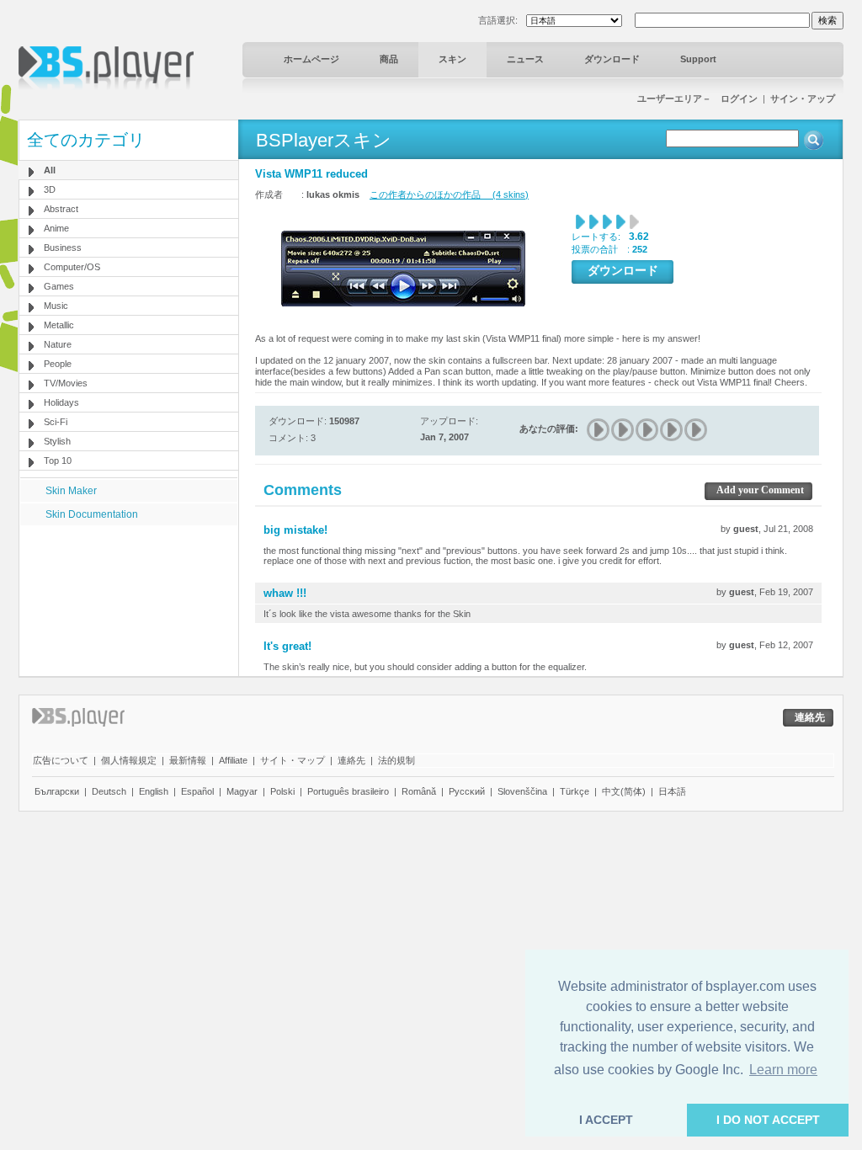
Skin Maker (71, 491)
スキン (452, 59)
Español (197, 791)
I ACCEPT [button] (606, 1119)
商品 (389, 59)
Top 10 (58, 460)
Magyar (242, 791)
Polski (282, 791)
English (153, 791)
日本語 (672, 791)
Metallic (59, 325)
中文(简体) (624, 791)
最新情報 (187, 760)
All (50, 170)
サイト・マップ (292, 760)
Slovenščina (522, 791)
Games (59, 286)
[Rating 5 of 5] (696, 429)
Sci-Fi (55, 422)
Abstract (61, 209)
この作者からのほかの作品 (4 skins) (449, 194)
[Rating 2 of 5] (623, 429)
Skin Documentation (91, 514)
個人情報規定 (129, 760)
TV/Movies (66, 383)
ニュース (525, 59)
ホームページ (311, 59)
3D (50, 189)
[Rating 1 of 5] (599, 429)
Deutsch (109, 791)
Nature (58, 344)
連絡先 (351, 760)
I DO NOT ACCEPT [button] (768, 1119)
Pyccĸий (467, 791)
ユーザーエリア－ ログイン (697, 98)
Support (698, 59)
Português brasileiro (348, 791)
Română (419, 791)
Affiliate (233, 760)
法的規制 (396, 760)
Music (56, 306)
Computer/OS (72, 267)
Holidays (61, 402)
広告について (60, 760)
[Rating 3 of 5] (648, 429)
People (58, 364)
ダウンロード (612, 59)
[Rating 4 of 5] (672, 429)
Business (63, 247)
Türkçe (574, 791)
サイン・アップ (802, 98)
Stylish (57, 441)
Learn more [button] (783, 1069)
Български (57, 791)
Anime (56, 228)
